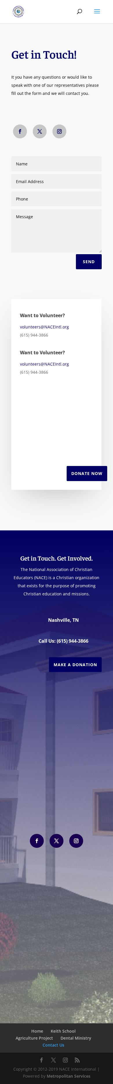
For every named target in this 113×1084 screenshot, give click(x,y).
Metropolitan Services (68, 1076)
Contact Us (53, 1045)
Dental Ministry (76, 1038)
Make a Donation (75, 664)
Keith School (63, 1031)
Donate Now (87, 473)
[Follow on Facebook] (20, 131)
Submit (69, 800)
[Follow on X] (40, 131)
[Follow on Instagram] (59, 131)
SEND (89, 261)
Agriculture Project (34, 1038)
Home (37, 1031)
